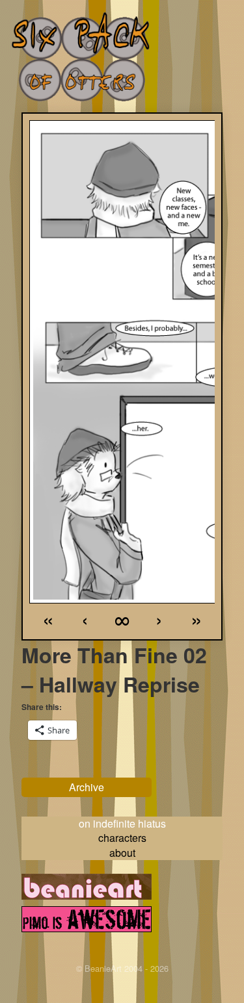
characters (122, 837)
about (122, 852)
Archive (86, 787)
